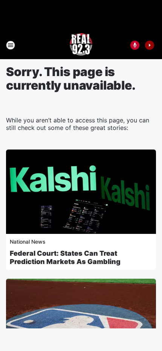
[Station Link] (81, 45)
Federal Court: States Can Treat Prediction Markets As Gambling (65, 257)
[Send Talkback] (134, 45)
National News (28, 241)
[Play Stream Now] (149, 45)
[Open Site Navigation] (10, 45)
